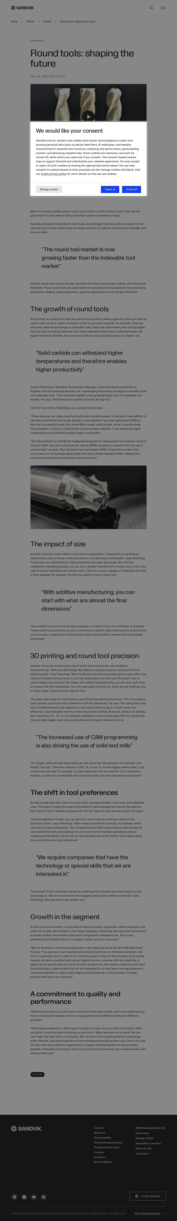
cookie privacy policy (54, 174)
